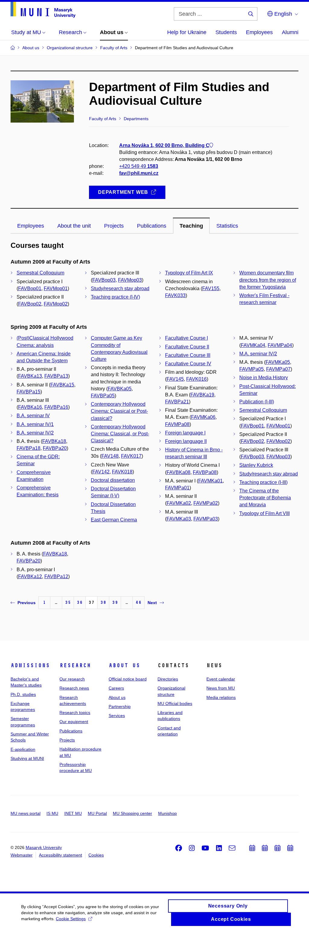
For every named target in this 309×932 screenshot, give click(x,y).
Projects (67, 740)
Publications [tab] (151, 226)
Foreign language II (186, 441)
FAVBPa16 (56, 407)
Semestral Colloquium (40, 272)
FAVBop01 (29, 288)
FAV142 (101, 471)
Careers (116, 688)
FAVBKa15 (62, 384)
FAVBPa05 (103, 395)
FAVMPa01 (177, 487)
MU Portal (97, 813)
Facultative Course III (187, 355)
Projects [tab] (114, 226)
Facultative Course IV (188, 363)
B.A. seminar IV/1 (35, 424)
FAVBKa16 (30, 407)
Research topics (74, 712)
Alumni (290, 32)
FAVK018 (122, 471)
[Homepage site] (43, 10)
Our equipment (73, 721)
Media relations (221, 697)
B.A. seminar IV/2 (35, 432)
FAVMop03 (130, 280)
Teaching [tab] (191, 226)
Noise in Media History (263, 377)
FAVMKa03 (179, 518)
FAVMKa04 (253, 345)
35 (68, 602)
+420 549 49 (138, 166)
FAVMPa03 (205, 518)
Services (117, 715)
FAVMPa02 (205, 503)
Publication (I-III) (256, 401)
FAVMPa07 (278, 369)
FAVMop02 (56, 303)
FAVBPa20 (55, 448)
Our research (72, 679)
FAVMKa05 (278, 362)
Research (75, 665)
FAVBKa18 (54, 441)
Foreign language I (185, 432)
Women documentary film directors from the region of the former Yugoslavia (267, 279)
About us (124, 665)
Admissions (30, 665)
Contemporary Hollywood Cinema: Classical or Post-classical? (119, 411)
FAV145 (175, 379)
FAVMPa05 (251, 369)
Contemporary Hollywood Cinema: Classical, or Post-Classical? (120, 433)
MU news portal (25, 813)
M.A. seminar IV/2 (258, 353)
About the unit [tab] (74, 226)
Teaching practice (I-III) (263, 482)
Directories (168, 679)
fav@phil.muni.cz (138, 173)
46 (138, 602)
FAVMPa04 (280, 345)
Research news (74, 688)
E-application (23, 749)
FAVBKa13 (30, 376)
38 (103, 602)
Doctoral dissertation (113, 480)
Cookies (96, 855)
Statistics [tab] (227, 226)
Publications (70, 731)
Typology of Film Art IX (189, 272)
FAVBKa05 (120, 388)
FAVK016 (196, 379)
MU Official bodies (175, 703)
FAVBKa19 (202, 394)
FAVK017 (131, 456)
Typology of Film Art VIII (264, 513)
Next (152, 602)
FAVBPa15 (28, 391)
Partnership (120, 706)
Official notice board (128, 679)
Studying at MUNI (27, 758)
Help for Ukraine (186, 32)
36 (80, 602)
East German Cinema (114, 519)
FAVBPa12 (56, 576)
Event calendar (220, 679)
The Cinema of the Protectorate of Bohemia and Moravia (265, 497)
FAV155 (210, 288)
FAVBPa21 (177, 401)
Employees (259, 32)
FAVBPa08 (205, 472)
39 (115, 602)
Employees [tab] (30, 226)
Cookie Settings (71, 918)
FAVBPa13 (56, 376)
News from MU (220, 688)
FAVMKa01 (210, 480)
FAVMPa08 (177, 424)
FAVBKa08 (178, 472)
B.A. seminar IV (33, 415)
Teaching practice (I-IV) (115, 296)
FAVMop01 (56, 288)
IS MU (52, 813)
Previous (27, 602)
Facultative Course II (187, 346)
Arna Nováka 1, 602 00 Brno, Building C (164, 145)
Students (226, 32)
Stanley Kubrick (256, 465)
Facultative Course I (186, 338)
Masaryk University (44, 847)
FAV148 (110, 456)
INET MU (73, 813)
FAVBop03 (104, 280)
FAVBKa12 (30, 576)
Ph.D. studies (23, 694)
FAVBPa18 (28, 448)
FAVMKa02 (179, 503)
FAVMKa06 (203, 417)
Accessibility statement (60, 855)
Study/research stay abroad (120, 288)
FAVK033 (175, 295)
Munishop (167, 813)
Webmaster (22, 855)
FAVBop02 (29, 303)
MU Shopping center (132, 813)
